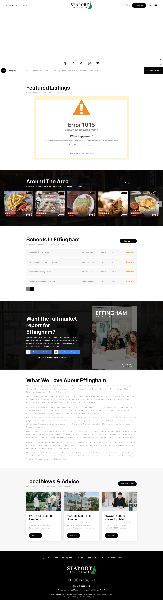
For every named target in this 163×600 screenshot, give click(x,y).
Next (159, 204)
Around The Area (50, 71)
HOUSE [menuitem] (101, 558)
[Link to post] (43, 501)
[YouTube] (87, 580)
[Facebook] (70, 580)
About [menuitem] (25, 5)
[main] (81, 281)
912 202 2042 (84, 586)
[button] (156, 5)
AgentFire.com (88, 594)
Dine (129, 183)
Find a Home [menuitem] (79, 558)
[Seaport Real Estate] (3, 70)
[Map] (81, 39)
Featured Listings (36, 71)
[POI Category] (65, 63)
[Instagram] (76, 580)
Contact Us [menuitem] (91, 558)
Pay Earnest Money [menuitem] (114, 558)
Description (83, 71)
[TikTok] (81, 580)
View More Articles (127, 484)
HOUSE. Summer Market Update (116, 517)
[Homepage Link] (81, 5)
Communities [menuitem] (58, 558)
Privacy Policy (55, 594)
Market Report (73, 71)
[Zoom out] (160, 62)
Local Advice (94, 71)
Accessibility (68, 594)
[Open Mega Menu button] (156, 5)
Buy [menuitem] (7, 5)
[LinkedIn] (92, 580)
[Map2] (81, 39)
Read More (36, 535)
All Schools (127, 241)
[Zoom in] (160, 59)
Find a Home (139, 5)
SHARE (30, 192)
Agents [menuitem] (18, 5)
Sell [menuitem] (11, 5)
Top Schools (62, 71)
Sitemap (61, 594)
